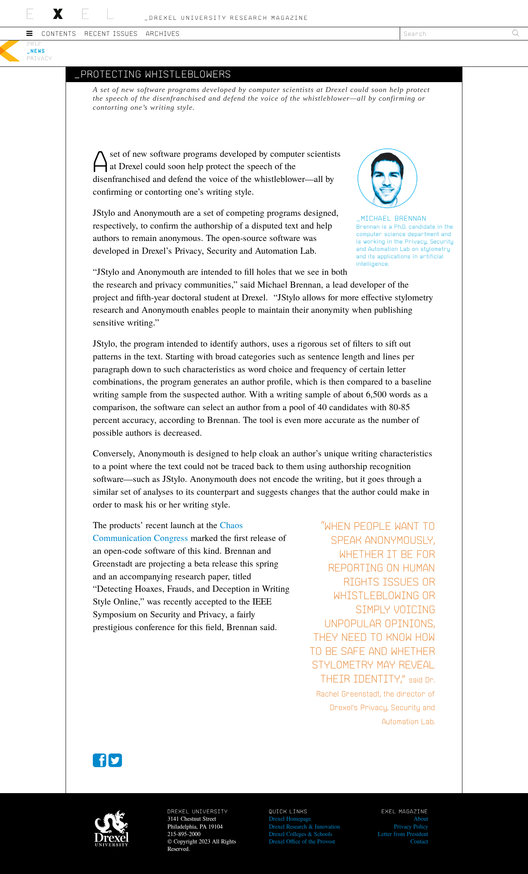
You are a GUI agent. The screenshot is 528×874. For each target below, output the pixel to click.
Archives (163, 33)
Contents (59, 33)
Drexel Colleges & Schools (300, 834)
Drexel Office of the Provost (302, 841)
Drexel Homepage (290, 818)
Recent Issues (111, 33)
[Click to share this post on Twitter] (115, 762)
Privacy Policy (411, 826)
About (421, 818)
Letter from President (403, 834)
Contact (419, 841)
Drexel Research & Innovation (304, 826)
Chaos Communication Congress (168, 531)
